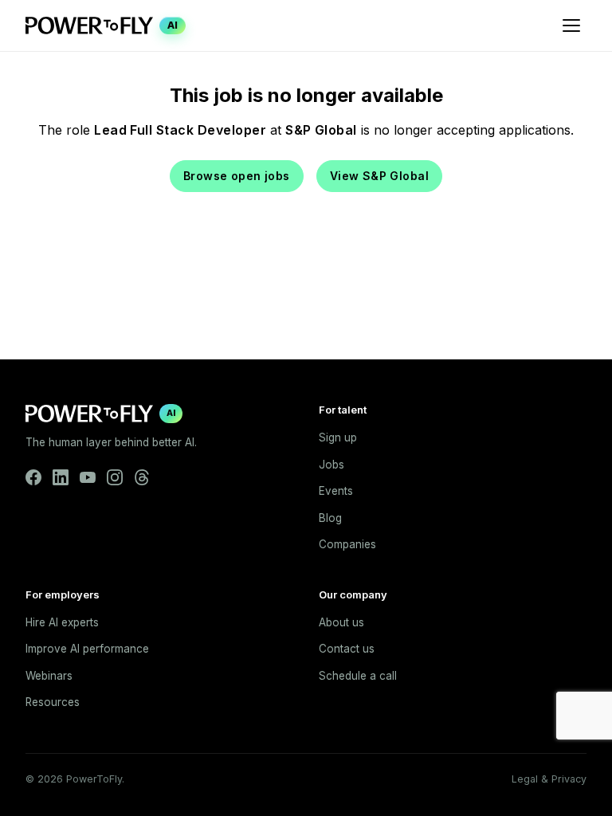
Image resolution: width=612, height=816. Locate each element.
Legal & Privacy (549, 779)
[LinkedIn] (61, 477)
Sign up (338, 437)
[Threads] (142, 477)
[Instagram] (115, 477)
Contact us (347, 648)
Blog (330, 518)
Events (336, 490)
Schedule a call (358, 675)
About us (341, 622)
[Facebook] (33, 477)
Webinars (49, 675)
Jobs (331, 464)
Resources (53, 702)
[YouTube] (88, 477)
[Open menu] (571, 25)
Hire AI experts (62, 622)
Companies (347, 544)
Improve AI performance (87, 648)
